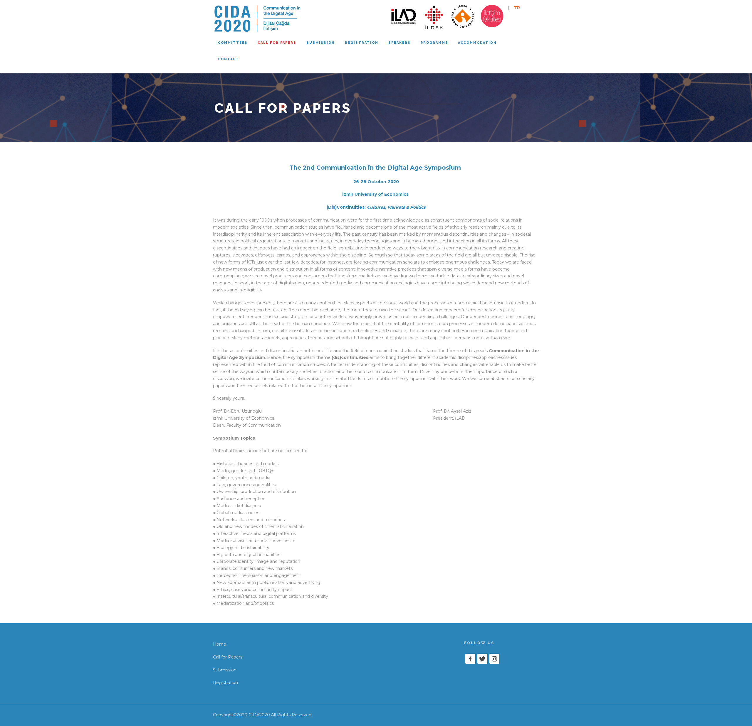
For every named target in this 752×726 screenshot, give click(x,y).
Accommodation (477, 43)
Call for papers (277, 43)
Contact (228, 59)
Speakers (399, 43)
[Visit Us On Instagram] (494, 658)
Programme (434, 43)
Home (219, 644)
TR (517, 7)
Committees (233, 43)
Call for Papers (227, 657)
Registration (361, 43)
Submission (320, 43)
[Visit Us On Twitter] (482, 658)
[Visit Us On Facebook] (470, 658)
